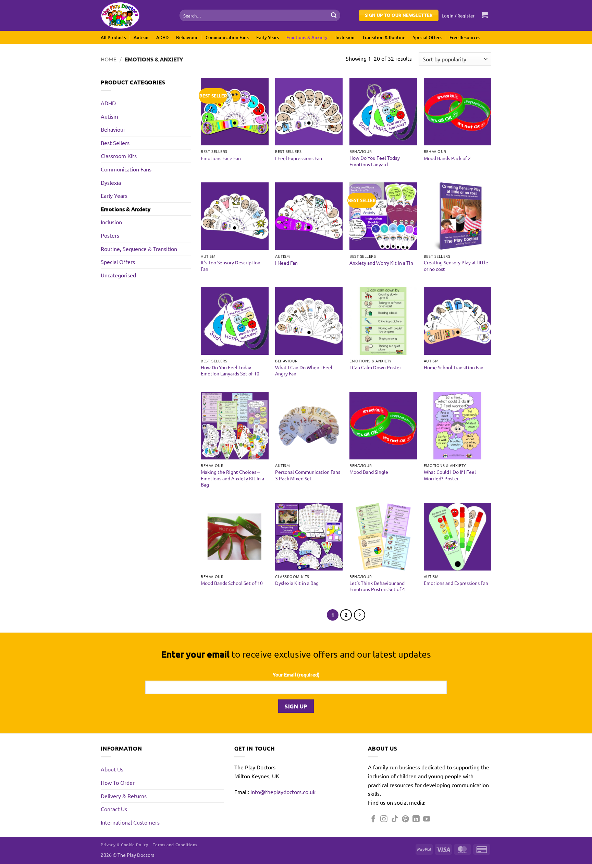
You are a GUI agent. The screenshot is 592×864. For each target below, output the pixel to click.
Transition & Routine (383, 37)
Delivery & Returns (124, 795)
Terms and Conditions (175, 844)
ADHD (162, 37)
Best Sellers (115, 142)
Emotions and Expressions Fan (456, 583)
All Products (113, 37)
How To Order (118, 782)
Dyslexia (111, 182)
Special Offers (427, 37)
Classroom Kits (119, 155)
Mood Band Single (368, 472)
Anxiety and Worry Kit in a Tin (381, 263)
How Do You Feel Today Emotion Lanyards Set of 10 (230, 370)
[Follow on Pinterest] (405, 819)
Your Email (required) (296, 674)
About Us (112, 769)
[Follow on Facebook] (373, 819)
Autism (141, 37)
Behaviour (187, 37)
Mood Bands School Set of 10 (232, 583)
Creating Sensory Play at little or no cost (456, 265)
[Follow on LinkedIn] (416, 819)
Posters (110, 235)
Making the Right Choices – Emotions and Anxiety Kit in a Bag (232, 478)
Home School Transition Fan (453, 367)
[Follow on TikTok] (394, 819)
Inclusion (345, 37)
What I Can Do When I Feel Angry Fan (303, 370)
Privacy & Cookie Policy (124, 844)
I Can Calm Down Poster (375, 367)
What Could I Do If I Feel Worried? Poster (450, 475)
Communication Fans (227, 37)
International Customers (130, 822)
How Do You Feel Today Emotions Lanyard (374, 161)
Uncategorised (118, 275)
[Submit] (334, 15)
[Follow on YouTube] (426, 819)
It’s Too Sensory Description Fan (230, 265)
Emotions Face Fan (221, 158)
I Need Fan (286, 263)
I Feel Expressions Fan (298, 158)
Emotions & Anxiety (307, 37)
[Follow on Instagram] (383, 819)
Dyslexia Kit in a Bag (297, 583)
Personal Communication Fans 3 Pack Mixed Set (307, 475)
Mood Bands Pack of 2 (447, 158)
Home (108, 59)
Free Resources (464, 37)
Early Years (267, 37)
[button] (458, 16)
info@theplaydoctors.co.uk (283, 791)
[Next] (360, 615)
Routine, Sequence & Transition (139, 248)
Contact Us (114, 808)
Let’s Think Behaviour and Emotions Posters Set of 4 (377, 586)
